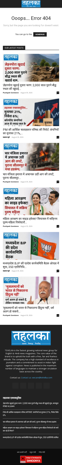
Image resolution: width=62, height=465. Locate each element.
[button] (5, 4)
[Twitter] (39, 386)
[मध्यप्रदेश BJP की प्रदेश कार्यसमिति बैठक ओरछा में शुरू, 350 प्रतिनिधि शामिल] (31, 246)
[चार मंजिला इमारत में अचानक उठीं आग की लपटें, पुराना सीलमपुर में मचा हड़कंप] (31, 157)
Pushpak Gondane (11, 93)
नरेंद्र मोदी (42, 452)
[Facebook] (15, 386)
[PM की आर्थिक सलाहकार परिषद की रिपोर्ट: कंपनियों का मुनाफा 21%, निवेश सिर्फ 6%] (31, 112)
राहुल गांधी (33, 452)
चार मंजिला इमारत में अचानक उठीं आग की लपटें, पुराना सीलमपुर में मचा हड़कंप (29, 422)
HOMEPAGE (40, 34)
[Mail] (23, 386)
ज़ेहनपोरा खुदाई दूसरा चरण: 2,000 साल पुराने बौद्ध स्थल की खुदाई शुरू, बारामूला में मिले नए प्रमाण (30, 404)
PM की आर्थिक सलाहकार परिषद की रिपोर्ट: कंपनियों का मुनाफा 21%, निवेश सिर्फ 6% (31, 413)
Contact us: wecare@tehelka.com (36, 377)
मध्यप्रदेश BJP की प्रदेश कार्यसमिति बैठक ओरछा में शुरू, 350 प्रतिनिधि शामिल (30, 437)
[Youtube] (46, 386)
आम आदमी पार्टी (22, 452)
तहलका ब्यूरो (6, 137)
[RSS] (31, 386)
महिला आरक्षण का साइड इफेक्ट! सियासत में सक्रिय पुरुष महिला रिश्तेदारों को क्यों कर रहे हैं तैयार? (30, 429)
